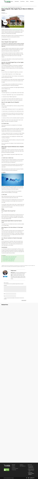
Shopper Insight (5, 7)
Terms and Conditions (15, 468)
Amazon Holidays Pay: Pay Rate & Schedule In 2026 (31, 470)
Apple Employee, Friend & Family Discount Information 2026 (13, 380)
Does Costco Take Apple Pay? (8, 260)
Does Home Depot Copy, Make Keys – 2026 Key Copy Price (31, 467)
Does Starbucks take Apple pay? (9, 258)
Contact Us (13, 467)
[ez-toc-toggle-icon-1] (9, 39)
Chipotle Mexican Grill (16, 29)
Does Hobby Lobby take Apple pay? (10, 256)
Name (4, 293)
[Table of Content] (9, 39)
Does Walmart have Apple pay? (9, 259)
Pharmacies (31, 1)
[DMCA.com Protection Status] (6, 470)
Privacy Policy (14, 469)
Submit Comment (24, 300)
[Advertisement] (31, 19)
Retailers (11, 1)
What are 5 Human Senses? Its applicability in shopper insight (13, 432)
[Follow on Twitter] (5, 276)
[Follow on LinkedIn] (6, 276)
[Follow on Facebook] (3, 276)
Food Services (22, 1)
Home (2, 7)
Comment (5, 285)
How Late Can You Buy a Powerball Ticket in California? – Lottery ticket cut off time (17, 457)
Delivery (27, 1)
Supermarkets (17, 1)
